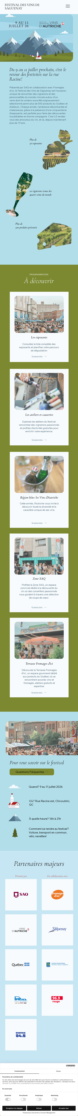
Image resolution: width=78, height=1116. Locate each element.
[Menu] (67, 6)
